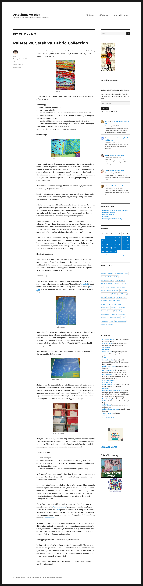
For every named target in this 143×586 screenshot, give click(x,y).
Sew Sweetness (115, 317)
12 (123, 241)
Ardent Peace (106, 348)
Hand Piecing (122, 294)
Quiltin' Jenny (106, 405)
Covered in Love (107, 352)
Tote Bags (104, 321)
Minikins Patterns (114, 300)
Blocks (110, 273)
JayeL (106, 155)
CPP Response (120, 280)
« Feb (106, 255)
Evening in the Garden (109, 366)
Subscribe (105, 108)
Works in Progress (107, 324)
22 (107, 248)
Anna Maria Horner (108, 339)
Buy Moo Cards (109, 446)
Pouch (103, 311)
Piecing (113, 307)
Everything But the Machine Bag (112, 219)
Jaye (14, 56)
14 (103, 244)
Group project (105, 294)
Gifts (126, 290)
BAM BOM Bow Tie (108, 215)
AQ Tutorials (103, 15)
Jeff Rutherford (107, 374)
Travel (111, 321)
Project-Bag (118, 311)
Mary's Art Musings (108, 380)
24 (115, 248)
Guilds (114, 294)
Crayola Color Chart (108, 360)
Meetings (104, 300)
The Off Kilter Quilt (108, 417)
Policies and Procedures (34, 577)
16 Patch (104, 270)
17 (115, 244)
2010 (14, 61)
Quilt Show (104, 317)
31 (115, 251)
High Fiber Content (108, 370)
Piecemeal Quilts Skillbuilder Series (113, 391)
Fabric (15, 64)
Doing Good (105, 287)
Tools (123, 317)
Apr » (124, 255)
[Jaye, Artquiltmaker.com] (115, 57)
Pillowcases (121, 307)
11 (119, 241)
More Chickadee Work (117, 155)
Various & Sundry (120, 321)
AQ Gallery (90, 15)
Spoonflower (49, 518)
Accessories (121, 270)
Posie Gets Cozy (107, 399)
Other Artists (105, 307)
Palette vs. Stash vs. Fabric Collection (50, 43)
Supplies (20, 64)
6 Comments (17, 67)
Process (109, 311)
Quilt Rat (104, 401)
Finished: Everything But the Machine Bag (115, 211)
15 (107, 244)
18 (119, 244)
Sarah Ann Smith (107, 413)
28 (103, 251)
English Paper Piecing (118, 287)
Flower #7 (105, 217)
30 (111, 251)
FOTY (58, 510)
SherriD (104, 415)
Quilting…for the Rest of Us (110, 409)
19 (123, 244)
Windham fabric (59, 507)
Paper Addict (106, 388)
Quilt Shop (121, 314)
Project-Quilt (105, 314)
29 (107, 251)
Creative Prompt (106, 283)
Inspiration (111, 297)
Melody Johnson (107, 384)
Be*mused (105, 350)
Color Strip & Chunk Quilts (109, 277)
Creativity (117, 283)
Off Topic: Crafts (116, 304)
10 (115, 241)
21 (103, 248)
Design (124, 283)
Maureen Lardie (107, 382)
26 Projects (112, 270)
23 (111, 248)
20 (128, 244)
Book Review (118, 273)
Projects (114, 314)
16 (111, 244)
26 (123, 248)
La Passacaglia (121, 297)
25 (119, 248)
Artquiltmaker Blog (26, 14)
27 (128, 248)
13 (127, 241)
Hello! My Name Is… (120, 15)
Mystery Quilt (105, 304)
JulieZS (107, 121)
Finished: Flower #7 (108, 213)
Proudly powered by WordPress (52, 577)
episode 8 (84, 284)
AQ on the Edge (107, 343)
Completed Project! (107, 280)
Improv (103, 297)
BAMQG (103, 273)
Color (126, 273)
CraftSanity (105, 358)
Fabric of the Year (112, 290)
